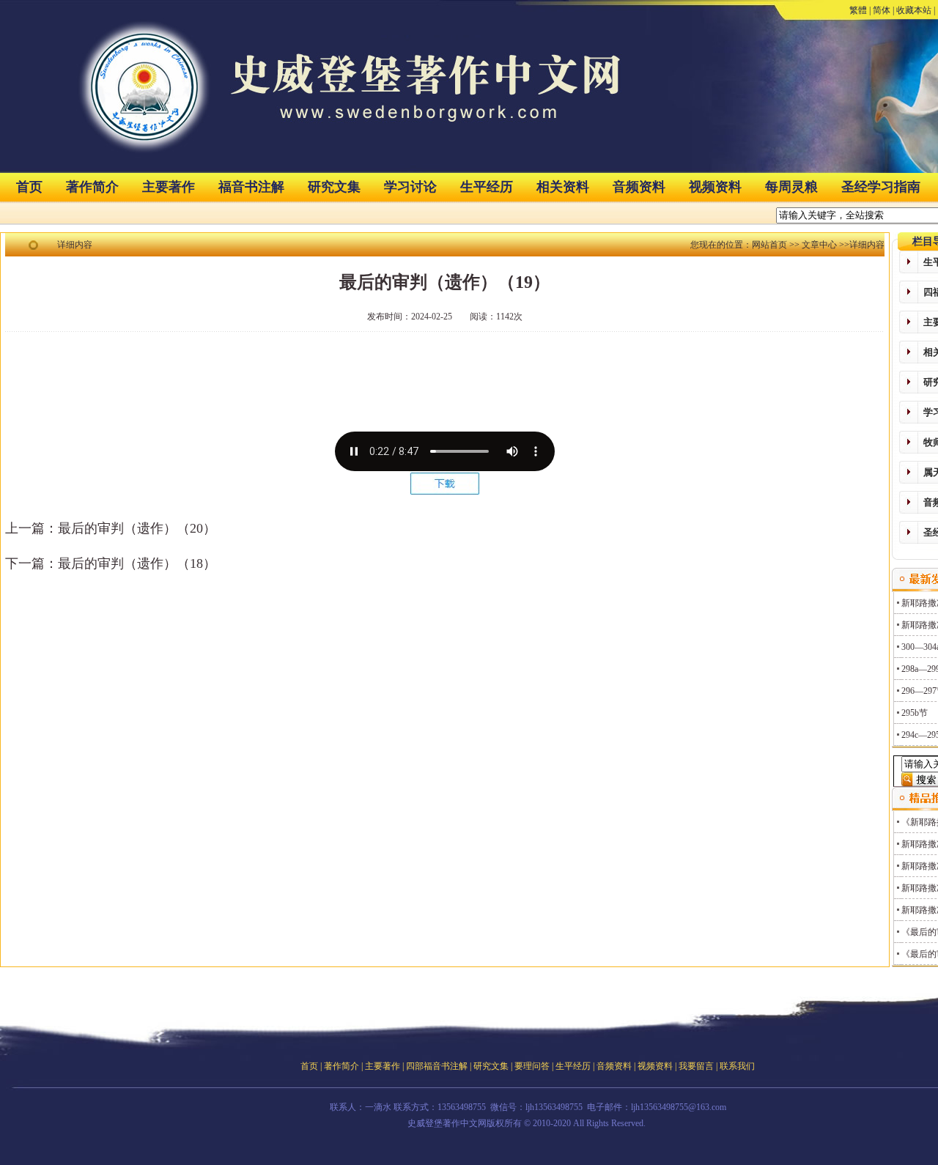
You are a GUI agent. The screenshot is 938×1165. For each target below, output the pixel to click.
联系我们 (737, 1066)
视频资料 (715, 187)
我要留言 (696, 1066)
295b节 (914, 713)
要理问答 (532, 1066)
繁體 (858, 10)
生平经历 (486, 187)
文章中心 (819, 245)
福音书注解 (251, 187)
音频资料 (639, 187)
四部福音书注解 (437, 1066)
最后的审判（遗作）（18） (137, 563)
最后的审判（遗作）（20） (137, 528)
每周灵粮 (791, 187)
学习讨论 (410, 187)
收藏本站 (913, 10)
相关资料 (562, 187)
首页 (29, 187)
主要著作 (168, 187)
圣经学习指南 (880, 187)
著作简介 (92, 187)
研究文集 (334, 187)
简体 (881, 10)
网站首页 (769, 245)
